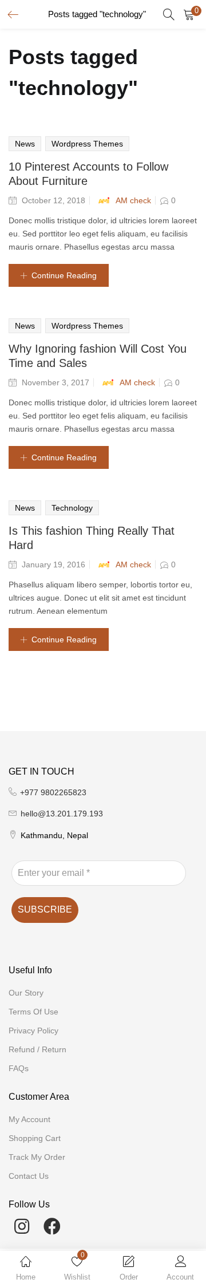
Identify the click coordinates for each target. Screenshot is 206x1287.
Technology (72, 507)
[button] (188, 14)
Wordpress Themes (87, 143)
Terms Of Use (33, 1011)
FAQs (19, 1068)
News (25, 143)
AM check (133, 200)
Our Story (26, 992)
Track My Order (37, 1157)
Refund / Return (37, 1049)
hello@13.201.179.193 (62, 813)
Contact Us (29, 1176)
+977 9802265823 (53, 792)
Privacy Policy (33, 1030)
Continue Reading (64, 275)
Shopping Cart (35, 1138)
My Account (29, 1119)
